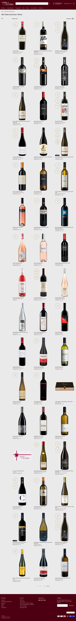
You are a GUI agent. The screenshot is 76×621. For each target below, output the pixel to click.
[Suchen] (49, 3)
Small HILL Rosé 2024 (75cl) (18, 227)
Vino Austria (14, 471)
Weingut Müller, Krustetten (16, 123)
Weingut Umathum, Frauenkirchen (39, 437)
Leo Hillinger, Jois (15, 228)
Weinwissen (41, 8)
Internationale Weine (23, 607)
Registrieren (71, 605)
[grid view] (72, 18)
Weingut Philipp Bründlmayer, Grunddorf (39, 471)
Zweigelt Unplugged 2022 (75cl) (18, 86)
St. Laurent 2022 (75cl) (17, 157)
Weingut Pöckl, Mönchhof (59, 333)
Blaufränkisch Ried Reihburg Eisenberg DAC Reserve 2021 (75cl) (64, 471)
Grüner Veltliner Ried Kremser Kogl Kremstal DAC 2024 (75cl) (21, 122)
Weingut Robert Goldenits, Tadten (17, 298)
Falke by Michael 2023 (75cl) (18, 436)
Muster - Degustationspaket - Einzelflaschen (27, 604)
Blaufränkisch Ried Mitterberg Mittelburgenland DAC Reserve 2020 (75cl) (64, 228)
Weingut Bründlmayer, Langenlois (60, 298)
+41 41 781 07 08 (57, 4)
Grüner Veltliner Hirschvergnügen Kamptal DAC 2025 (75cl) (64, 507)
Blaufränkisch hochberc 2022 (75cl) (61, 542)
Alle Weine (3, 8)
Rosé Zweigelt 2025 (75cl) (59, 297)
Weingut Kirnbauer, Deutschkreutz (60, 87)
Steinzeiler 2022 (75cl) (38, 297)
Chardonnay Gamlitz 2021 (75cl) (39, 506)
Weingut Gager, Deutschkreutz (59, 229)
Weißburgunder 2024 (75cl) (60, 436)
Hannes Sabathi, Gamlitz (37, 507)
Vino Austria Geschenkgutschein (18, 470)
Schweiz (70, 612)
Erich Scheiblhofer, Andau (37, 402)
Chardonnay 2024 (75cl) (17, 401)
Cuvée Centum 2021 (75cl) (17, 506)
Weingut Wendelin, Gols (58, 437)
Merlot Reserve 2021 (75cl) (38, 121)
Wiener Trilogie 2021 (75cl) (17, 191)
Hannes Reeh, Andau (16, 87)
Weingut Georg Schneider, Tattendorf (18, 368)
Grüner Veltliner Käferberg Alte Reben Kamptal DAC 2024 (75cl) (43, 543)
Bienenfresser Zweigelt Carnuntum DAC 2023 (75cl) (43, 157)
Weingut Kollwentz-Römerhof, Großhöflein (40, 298)
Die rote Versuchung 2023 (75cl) (39, 332)
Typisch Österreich (10, 8)
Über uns (27, 8)
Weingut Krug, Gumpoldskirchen (38, 333)
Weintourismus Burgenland (16, 507)
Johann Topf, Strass (15, 333)
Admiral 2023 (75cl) (58, 332)
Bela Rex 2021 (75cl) (58, 121)
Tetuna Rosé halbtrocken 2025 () (18, 297)
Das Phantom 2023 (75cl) (59, 86)
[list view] (74, 18)
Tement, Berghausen (58, 402)
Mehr (23, 8)
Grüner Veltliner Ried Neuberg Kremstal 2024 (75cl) (64, 157)
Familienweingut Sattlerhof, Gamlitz (60, 193)
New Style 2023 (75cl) (38, 191)
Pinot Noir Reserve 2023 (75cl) (39, 578)
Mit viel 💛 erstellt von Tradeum (5, 617)
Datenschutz (3, 603)
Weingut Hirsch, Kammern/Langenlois (60, 508)
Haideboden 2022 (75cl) (38, 436)
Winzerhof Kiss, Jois (15, 437)
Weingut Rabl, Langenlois (16, 402)
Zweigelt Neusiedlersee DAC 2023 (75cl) (41, 227)
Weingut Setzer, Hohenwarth (17, 580)
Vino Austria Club (34, 8)
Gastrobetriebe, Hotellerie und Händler (26, 603)
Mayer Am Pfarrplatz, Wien (16, 264)
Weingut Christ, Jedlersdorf (59, 579)
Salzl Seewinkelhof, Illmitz (37, 122)
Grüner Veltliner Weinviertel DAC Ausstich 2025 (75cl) (21, 578)
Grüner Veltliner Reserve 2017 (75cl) (40, 470)
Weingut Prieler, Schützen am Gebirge (18, 543)
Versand (2, 604)
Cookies (2, 606)
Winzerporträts (18, 8)
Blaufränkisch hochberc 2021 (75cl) (61, 50)
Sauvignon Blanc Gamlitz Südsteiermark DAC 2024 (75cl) (64, 192)
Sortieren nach (15, 18)
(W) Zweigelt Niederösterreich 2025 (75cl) (20, 332)
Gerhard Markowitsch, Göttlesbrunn (39, 368)
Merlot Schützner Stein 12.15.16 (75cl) (19, 542)
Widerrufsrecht (3, 607)
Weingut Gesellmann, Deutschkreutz (18, 51)
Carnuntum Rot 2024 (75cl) (38, 367)
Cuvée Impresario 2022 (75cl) (39, 86)
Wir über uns (3, 615)
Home (2, 11)
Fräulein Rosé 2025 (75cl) (17, 263)
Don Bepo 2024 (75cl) (59, 367)
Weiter (48, 586)
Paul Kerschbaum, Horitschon (38, 87)
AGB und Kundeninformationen (6, 601)
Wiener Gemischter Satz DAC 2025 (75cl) (62, 578)
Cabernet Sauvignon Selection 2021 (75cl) (62, 263)
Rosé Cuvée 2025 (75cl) (38, 263)
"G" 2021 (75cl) (15, 50)
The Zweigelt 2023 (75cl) (38, 401)
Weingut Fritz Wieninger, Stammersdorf (18, 192)
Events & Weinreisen (23, 606)
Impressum (3, 600)
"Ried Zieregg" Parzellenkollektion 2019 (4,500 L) (64, 401)
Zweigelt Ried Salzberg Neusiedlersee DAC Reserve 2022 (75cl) (43, 51)
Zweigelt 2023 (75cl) (16, 367)
